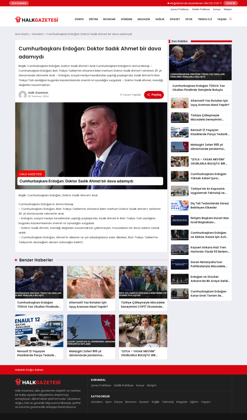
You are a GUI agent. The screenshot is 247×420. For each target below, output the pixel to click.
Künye (216, 9)
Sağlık (159, 19)
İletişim (228, 9)
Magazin (144, 19)
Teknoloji (205, 19)
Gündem (126, 19)
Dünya (79, 19)
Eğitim (93, 19)
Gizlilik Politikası (201, 9)
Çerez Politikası (180, 9)
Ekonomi (109, 19)
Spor (188, 19)
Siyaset (175, 19)
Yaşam (221, 19)
